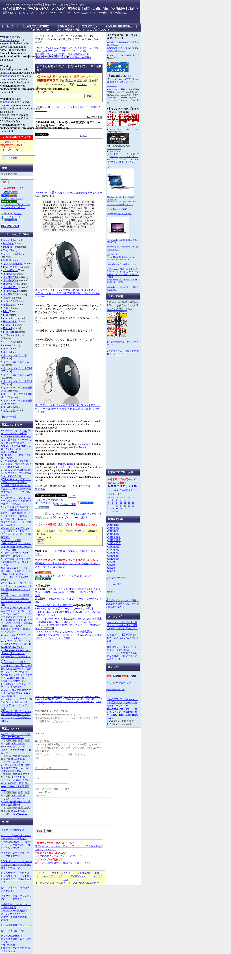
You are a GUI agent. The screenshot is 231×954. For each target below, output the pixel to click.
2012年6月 (113, 555)
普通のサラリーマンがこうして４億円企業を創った (122, 648)
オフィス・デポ (114, 148)
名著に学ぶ (9, 304)
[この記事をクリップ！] (36, 517)
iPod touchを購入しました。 (119, 214)
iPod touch (9, 331)
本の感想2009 (10, 280)
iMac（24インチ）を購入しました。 (123, 264)
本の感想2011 (10, 287)
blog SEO (117, 584)
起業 (6, 260)
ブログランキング (39, 29)
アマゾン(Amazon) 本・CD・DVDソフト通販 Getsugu (16, 915)
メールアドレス (43, 767)
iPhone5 (7, 328)
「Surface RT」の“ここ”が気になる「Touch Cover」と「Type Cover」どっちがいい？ (16, 704)
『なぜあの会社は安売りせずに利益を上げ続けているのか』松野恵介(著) (16, 464)
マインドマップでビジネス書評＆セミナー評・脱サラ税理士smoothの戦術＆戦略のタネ (122, 625)
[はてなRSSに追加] (42, 507)
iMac (6, 311)
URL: (37, 778)
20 (133, 506)
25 (125, 509)
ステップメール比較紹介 (14, 910)
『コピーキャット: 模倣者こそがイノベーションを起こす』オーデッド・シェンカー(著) (16, 600)
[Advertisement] (67, 20)
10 (121, 503)
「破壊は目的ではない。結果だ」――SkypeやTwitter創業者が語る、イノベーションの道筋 (68, 636)
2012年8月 (113, 549)
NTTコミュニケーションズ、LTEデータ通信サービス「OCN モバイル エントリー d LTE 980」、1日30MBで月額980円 (16, 573)
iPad (6, 314)
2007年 (112, 561)
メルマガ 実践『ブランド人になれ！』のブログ (16, 897)
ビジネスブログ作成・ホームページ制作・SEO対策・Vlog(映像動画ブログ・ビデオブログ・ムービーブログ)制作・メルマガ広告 (16, 841)
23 (117, 509)
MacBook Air (10, 246)
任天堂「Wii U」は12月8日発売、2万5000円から (15, 736)
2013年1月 (113, 534)
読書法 (7, 297)
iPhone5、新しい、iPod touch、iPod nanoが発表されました (16, 749)
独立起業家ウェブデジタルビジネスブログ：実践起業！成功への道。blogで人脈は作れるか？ (71, 8)
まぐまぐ (81, 84)
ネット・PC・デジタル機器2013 (68, 36)
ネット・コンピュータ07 (16, 361)
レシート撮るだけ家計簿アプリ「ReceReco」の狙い (15, 508)
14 (108, 506)
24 (121, 509)
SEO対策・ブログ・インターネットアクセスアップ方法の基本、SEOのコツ (16, 864)
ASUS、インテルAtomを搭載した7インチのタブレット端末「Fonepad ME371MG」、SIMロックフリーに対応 (68, 592)
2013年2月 (113, 531)
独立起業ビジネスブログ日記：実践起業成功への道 (62, 54)
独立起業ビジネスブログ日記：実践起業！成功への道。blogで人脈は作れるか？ (122, 603)
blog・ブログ (10, 267)
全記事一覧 (9, 416)
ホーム (10, 26)
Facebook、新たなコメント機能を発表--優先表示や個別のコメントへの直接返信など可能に (16, 716)
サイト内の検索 (9, 174)
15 (113, 506)
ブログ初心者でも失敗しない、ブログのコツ (58, 856)
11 (125, 503)
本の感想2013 (10, 294)
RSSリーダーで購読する (49, 499)
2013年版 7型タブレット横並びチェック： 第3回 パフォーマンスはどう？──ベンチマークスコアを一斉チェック (16, 612)
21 (108, 509)
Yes (40, 792)
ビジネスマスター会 (13, 335)
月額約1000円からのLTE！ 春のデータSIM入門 (17, 554)
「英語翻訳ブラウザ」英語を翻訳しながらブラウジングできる (16, 561)
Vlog (6, 250)
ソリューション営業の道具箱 (122, 653)
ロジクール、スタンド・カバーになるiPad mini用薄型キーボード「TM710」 (16, 500)
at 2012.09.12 (18, 777)
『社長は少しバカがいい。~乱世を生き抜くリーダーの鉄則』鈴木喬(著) (16, 522)
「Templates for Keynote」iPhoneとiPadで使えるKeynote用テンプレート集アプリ (16, 655)
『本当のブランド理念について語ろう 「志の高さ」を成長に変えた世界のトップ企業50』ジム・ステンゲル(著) (16, 667)
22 (113, 509)
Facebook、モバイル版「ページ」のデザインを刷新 (68, 600)
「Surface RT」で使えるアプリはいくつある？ (16, 685)
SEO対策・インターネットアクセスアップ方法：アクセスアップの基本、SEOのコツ (67, 565)
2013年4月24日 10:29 (73, 697)
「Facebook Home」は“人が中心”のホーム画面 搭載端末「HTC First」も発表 (16, 622)
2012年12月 (114, 537)
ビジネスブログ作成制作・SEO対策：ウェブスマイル (63, 862)
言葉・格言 (9, 410)
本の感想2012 (10, 290)
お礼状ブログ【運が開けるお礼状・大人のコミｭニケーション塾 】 (123, 637)
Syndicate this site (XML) (115, 690)
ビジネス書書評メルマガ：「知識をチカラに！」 (62, 530)
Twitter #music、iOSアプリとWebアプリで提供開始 (63, 631)
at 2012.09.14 (18, 743)
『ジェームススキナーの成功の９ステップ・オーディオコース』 (122, 82)
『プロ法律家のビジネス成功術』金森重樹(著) (15, 803)
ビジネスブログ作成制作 (35, 26)
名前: (37, 757)
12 (129, 503)
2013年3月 (113, 528)
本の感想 (8, 273)
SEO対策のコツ (66, 26)
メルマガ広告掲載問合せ (119, 26)
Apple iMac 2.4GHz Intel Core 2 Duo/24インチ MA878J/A (120, 258)
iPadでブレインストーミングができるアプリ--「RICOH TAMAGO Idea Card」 (16, 644)
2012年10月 (114, 543)
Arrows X (8, 240)
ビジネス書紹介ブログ (12, 930)
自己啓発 (8, 407)
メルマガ (8, 341)
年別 (6, 352)
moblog (7, 345)
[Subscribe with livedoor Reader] (85, 503)
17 (121, 506)
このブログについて (98, 29)
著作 (6, 348)
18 (125, 506)
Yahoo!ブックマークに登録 (72, 517)
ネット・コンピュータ (15, 355)
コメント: (40, 795)
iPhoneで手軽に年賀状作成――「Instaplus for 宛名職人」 (16, 786)
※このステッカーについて (121, 682)
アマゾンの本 (8, 945)
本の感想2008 (10, 277)
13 (133, 503)
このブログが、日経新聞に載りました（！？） (123, 353)
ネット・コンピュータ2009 (17, 374)
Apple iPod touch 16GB (117, 209)
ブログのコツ (89, 26)
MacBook (8, 243)
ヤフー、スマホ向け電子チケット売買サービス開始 (15, 514)
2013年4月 (113, 525)
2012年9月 (113, 546)
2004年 (112, 571)
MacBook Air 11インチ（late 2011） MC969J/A (123, 198)
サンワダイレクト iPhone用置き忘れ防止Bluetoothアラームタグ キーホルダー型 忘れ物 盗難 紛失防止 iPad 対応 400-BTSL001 (68, 293)
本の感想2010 (10, 284)
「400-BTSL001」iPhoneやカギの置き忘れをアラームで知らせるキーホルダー (67, 123)
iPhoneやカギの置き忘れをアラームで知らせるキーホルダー (69, 192)
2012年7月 (113, 552)
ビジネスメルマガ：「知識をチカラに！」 (65, 552)
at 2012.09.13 (18, 759)
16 (117, 506)
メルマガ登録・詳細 (68, 29)
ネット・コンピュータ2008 (17, 368)
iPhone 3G (9, 318)
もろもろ (8, 301)
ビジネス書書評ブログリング (16, 925)
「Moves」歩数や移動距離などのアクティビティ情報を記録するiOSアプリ (67, 626)
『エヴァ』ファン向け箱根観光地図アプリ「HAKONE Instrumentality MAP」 (15, 768)
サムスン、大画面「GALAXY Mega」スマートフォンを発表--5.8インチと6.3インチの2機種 (16, 545)
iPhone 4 (8, 325)
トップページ (42, 36)
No (49, 792)
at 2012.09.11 (18, 795)
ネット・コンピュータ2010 (17, 381)
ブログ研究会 (10, 270)
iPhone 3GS (10, 321)
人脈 (6, 308)
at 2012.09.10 (18, 810)
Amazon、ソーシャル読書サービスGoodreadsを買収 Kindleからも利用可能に (16, 677)
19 (129, 506)
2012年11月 (114, 540)
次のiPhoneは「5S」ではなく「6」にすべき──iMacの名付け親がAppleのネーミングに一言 (16, 588)
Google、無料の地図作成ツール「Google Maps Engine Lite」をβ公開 (16, 693)
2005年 (112, 567)
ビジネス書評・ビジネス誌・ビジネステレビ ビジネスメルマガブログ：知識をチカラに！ (16, 878)
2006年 (112, 564)
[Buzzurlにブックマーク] (59, 514)
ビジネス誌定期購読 (11, 935)
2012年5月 (113, 558)
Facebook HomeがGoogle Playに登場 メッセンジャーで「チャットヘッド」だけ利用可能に (16, 533)
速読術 (4, 919)
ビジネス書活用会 (13, 263)
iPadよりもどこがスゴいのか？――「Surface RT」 (15, 636)
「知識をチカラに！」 (14, 142)
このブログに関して (13, 253)
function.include (65, 421)
